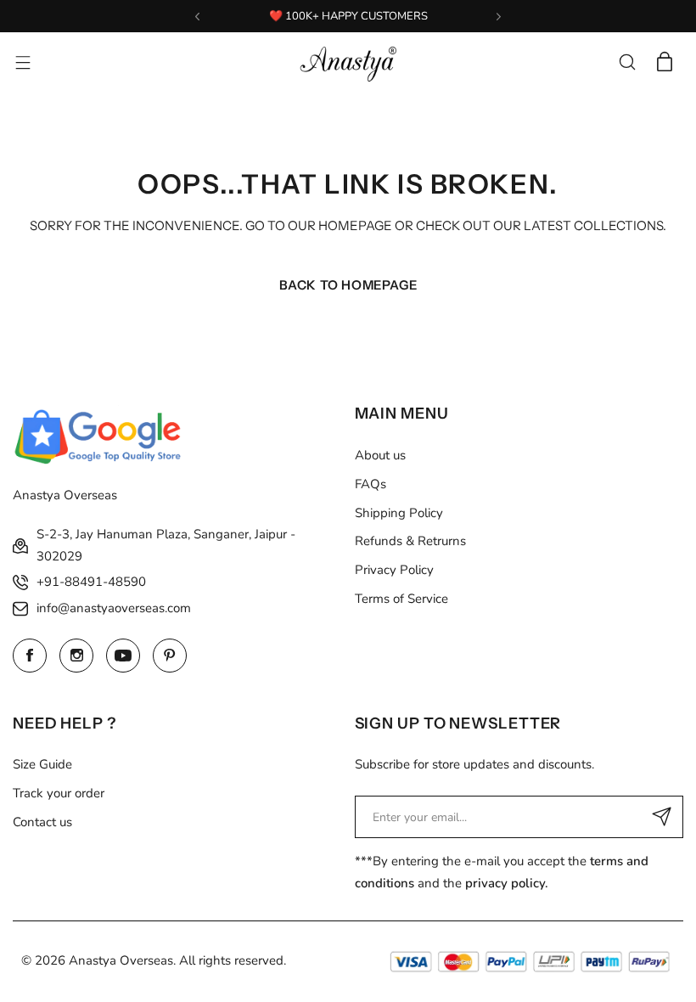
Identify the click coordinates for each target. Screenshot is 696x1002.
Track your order (58, 793)
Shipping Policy (399, 512)
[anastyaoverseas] (348, 62)
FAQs (370, 484)
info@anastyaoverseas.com (113, 608)
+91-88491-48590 (91, 581)
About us (380, 455)
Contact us (42, 821)
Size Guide (42, 764)
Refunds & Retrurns (410, 540)
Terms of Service (401, 598)
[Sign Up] (662, 817)
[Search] (627, 62)
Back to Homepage (348, 285)
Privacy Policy (394, 569)
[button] (197, 16)
